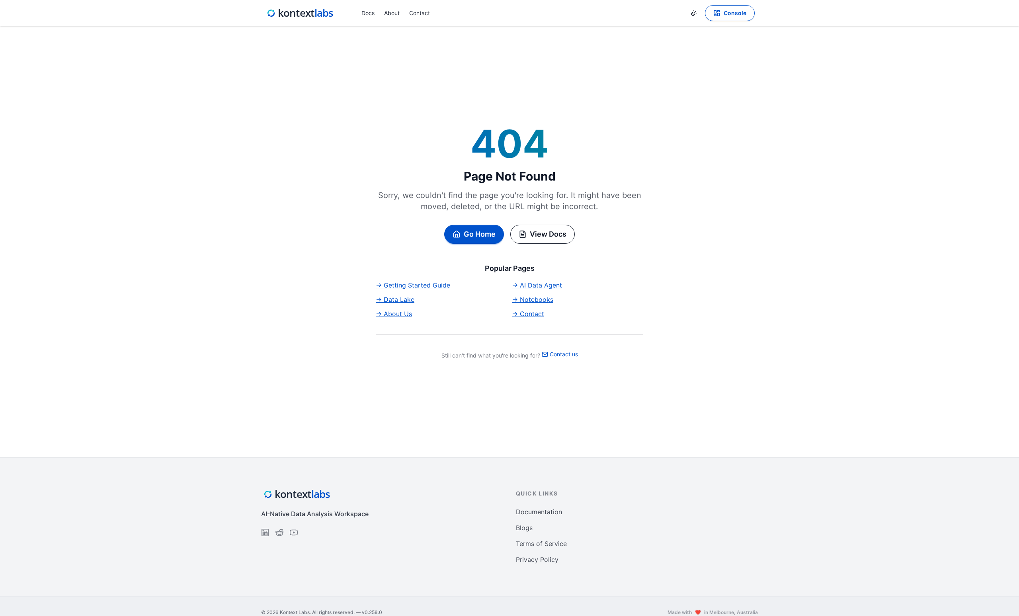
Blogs (524, 528)
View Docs (548, 234)
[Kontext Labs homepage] (300, 13)
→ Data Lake (395, 299)
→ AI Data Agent (537, 285)
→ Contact (528, 314)
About (392, 13)
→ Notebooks (532, 299)
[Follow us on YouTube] (294, 532)
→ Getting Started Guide (413, 285)
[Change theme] (694, 13)
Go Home (480, 234)
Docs (368, 13)
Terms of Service (541, 544)
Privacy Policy (537, 560)
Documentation (539, 512)
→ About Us (394, 314)
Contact (419, 13)
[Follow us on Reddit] (279, 532)
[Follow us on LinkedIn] (265, 532)
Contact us (564, 354)
